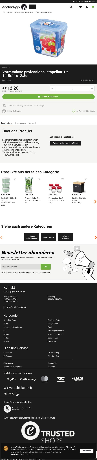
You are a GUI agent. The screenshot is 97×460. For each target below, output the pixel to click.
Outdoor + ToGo (54, 320)
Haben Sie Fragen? (14, 111)
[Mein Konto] (86, 7)
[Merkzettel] (80, 7)
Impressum (52, 363)
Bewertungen (20, 123)
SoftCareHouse (41, 459)
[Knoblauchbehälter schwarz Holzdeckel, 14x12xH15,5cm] (83, 185)
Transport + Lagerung (56, 334)
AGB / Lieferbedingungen (13, 366)
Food (50, 327)
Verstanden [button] (86, 451)
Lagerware (52, 341)
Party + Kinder (53, 324)
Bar (5, 331)
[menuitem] (32, 7)
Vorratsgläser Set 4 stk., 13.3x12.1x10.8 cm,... (56, 200)
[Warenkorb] (92, 7)
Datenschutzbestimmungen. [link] (22, 454)
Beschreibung (6, 123)
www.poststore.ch (17, 409)
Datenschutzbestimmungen (20, 272)
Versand (32, 123)
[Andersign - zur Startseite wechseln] (14, 7)
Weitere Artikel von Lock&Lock (65, 143)
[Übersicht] (3, 13)
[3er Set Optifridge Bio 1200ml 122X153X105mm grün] (12, 185)
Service (6, 334)
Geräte (6, 341)
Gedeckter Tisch (10, 320)
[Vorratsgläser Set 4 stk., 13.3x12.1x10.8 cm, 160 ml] (59, 185)
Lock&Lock (6, 68)
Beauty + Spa (53, 338)
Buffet (6, 338)
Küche (6, 324)
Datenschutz (8, 363)
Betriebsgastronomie (56, 331)
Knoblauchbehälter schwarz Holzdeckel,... (79, 200)
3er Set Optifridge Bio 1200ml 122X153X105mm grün (9, 201)
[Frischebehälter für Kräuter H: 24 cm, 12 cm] (35, 185)
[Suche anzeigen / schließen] (71, 7)
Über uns (51, 366)
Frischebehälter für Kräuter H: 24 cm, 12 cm (33, 200)
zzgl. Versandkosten (16, 91)
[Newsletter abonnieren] (46, 267)
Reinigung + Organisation (13, 327)
